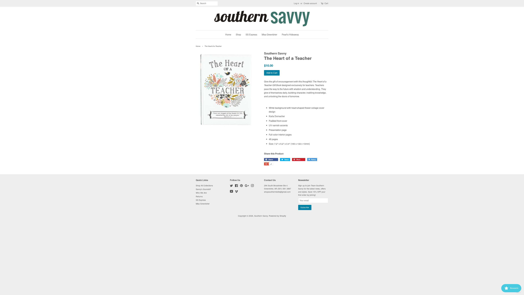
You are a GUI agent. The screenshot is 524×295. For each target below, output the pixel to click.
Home (228, 34)
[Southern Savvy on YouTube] (231, 191)
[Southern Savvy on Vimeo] (236, 191)
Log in (296, 3)
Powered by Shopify (277, 215)
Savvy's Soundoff (203, 189)
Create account (310, 3)
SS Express (251, 34)
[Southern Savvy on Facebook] (236, 186)
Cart (326, 3)
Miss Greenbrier (269, 34)
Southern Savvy (261, 215)
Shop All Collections (204, 185)
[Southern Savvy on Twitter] (231, 186)
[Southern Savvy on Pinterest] (241, 186)
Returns (199, 196)
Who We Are (201, 192)
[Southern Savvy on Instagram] (252, 186)
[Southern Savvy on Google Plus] (247, 186)
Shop (238, 34)
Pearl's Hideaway (290, 34)
